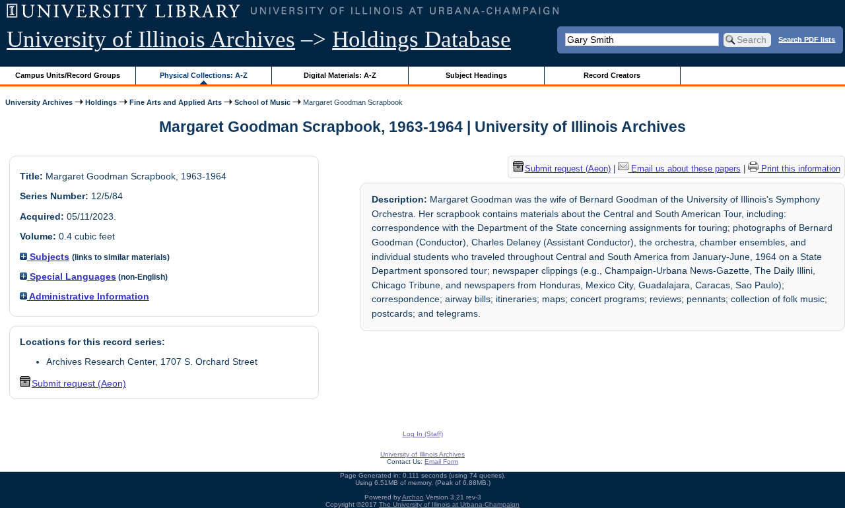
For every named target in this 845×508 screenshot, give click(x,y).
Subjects (48, 256)
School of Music (262, 102)
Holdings (101, 102)
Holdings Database (421, 39)
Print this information (799, 169)
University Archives (39, 102)
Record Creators (612, 75)
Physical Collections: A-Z (204, 75)
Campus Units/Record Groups (67, 75)
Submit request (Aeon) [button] (79, 383)
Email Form (441, 461)
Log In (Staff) (423, 433)
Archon (413, 497)
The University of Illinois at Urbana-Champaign (449, 504)
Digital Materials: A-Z (340, 75)
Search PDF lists (806, 39)
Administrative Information (88, 296)
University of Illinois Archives (151, 39)
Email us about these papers (684, 169)
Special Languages (71, 276)
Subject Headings (476, 75)
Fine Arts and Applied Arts (175, 102)
